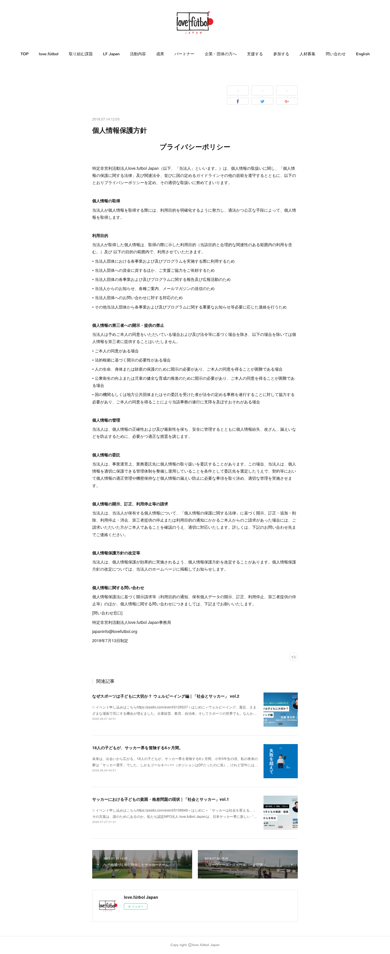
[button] (25, 54)
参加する (281, 54)
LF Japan (111, 54)
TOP (25, 54)
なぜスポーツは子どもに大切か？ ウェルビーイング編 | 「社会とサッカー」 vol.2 (165, 696)
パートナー (184, 54)
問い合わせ (336, 54)
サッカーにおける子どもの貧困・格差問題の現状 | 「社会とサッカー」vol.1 (160, 799)
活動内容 (138, 54)
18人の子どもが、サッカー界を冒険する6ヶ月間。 (137, 747)
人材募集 (307, 54)
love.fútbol (49, 54)
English (363, 54)
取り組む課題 (81, 54)
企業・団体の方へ (221, 54)
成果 (160, 54)
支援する (255, 54)
